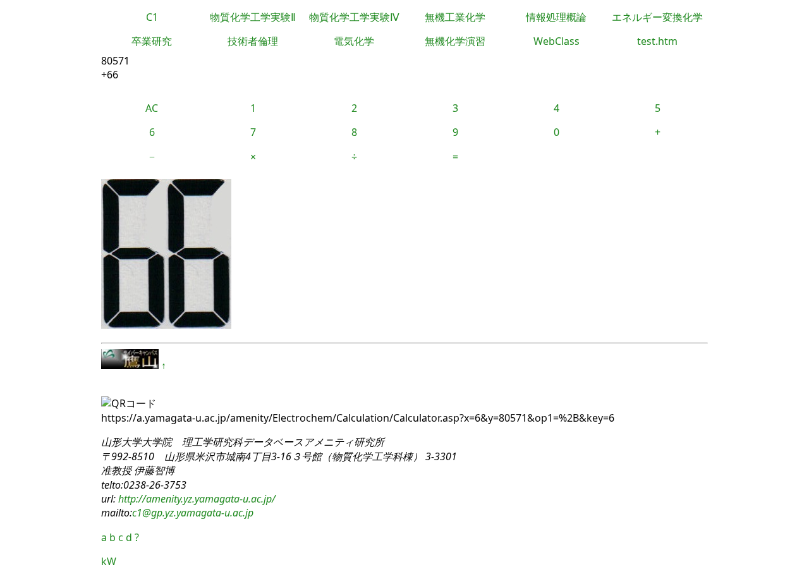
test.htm (657, 41)
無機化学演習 (455, 41)
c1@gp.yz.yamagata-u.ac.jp (192, 513)
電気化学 (354, 41)
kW (108, 561)
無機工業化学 (455, 17)
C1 (152, 17)
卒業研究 (151, 41)
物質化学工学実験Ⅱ (253, 17)
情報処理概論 (556, 17)
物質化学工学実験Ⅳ (354, 17)
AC (151, 108)
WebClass (556, 41)
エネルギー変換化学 (657, 17)
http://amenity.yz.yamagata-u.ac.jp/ (196, 499)
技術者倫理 (253, 41)
